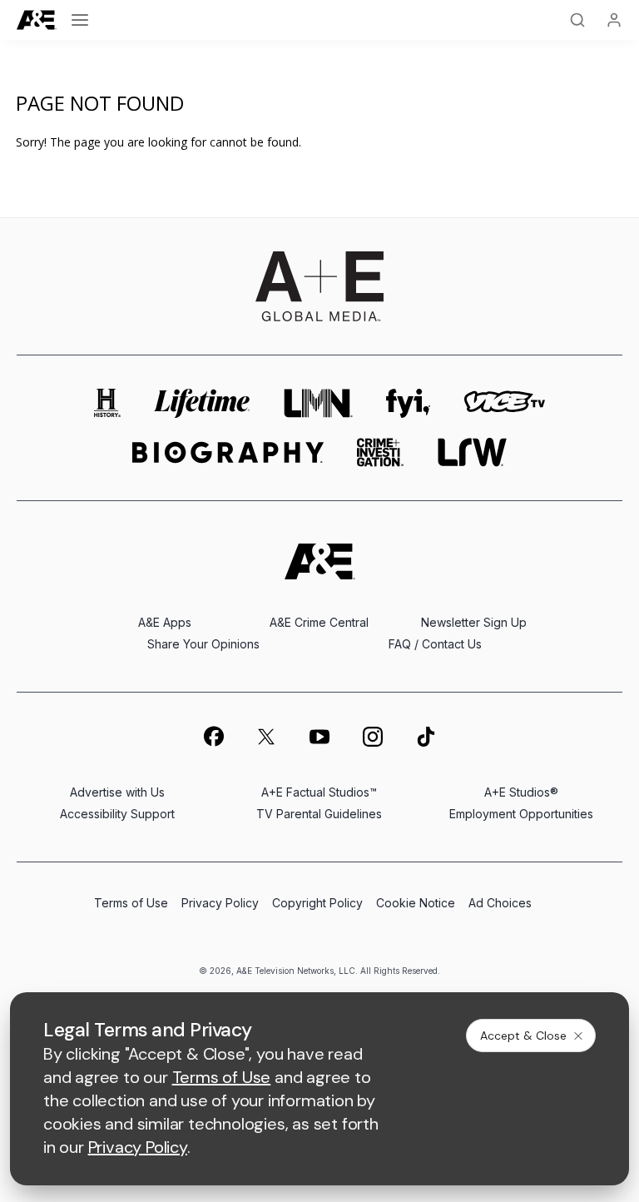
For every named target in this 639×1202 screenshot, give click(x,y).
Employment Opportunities (521, 814)
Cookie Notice (415, 903)
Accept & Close (523, 1035)
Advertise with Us (117, 792)
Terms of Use (131, 903)
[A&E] (37, 20)
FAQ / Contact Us (435, 644)
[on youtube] (319, 737)
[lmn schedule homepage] (319, 403)
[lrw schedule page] (472, 452)
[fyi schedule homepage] (408, 403)
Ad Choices (500, 903)
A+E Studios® (521, 792)
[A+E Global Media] (319, 286)
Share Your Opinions (203, 644)
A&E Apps (164, 622)
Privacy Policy (220, 903)
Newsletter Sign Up (474, 622)
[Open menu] (80, 20)
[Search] (577, 20)
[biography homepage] (228, 452)
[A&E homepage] (320, 561)
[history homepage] (107, 403)
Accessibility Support (117, 814)
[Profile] (614, 20)
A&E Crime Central (319, 622)
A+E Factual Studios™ (319, 792)
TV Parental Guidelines (319, 814)
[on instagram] (373, 737)
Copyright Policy (317, 903)
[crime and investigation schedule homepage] (380, 452)
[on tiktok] (426, 737)
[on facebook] (213, 736)
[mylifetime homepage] (202, 403)
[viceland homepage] (504, 403)
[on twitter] (266, 737)
